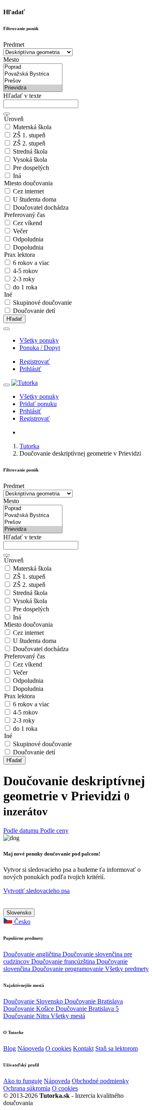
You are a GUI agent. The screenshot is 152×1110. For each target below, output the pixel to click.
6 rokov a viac (31, 262)
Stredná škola (30, 151)
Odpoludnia (28, 239)
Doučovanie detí (34, 310)
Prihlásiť (30, 368)
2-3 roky (24, 279)
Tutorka (29, 446)
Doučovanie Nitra (27, 1015)
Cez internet (28, 191)
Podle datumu (21, 830)
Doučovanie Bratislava (93, 1001)
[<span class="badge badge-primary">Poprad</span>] (33, 67)
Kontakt (83, 1048)
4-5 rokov (25, 270)
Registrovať (34, 361)
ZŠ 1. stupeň (29, 135)
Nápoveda (30, 1048)
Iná (17, 175)
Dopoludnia (28, 247)
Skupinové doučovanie (42, 302)
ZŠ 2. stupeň (29, 143)
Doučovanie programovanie (68, 968)
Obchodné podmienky (100, 1080)
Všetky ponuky (39, 340)
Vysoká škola (30, 159)
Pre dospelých (31, 167)
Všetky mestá (68, 1015)
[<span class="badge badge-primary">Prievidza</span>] (33, 88)
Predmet (13, 44)
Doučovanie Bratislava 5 (87, 1008)
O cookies (58, 1048)
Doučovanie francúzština (63, 961)
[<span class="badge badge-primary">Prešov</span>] (33, 81)
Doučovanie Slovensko (33, 1001)
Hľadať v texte (22, 95)
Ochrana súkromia (26, 1088)
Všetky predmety (127, 968)
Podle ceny (54, 830)
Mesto (11, 59)
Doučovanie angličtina (32, 954)
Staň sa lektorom (116, 1048)
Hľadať (14, 319)
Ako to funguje (22, 1080)
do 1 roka (25, 287)
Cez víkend (27, 222)
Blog (9, 1048)
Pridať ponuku (38, 403)
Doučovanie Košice (29, 1008)
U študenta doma (34, 199)
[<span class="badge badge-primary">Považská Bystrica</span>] (33, 74)
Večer (20, 231)
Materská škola (32, 127)
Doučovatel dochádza (41, 207)
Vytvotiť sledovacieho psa (36, 890)
